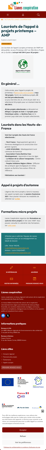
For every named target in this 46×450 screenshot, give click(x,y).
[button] (43, 411)
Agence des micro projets (23, 93)
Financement (6, 43)
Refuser (23, 436)
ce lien (17, 199)
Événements (7, 360)
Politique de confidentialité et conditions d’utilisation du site (22, 447)
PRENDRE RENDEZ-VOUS (11, 367)
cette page (12, 225)
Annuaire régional (8, 354)
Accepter (23, 430)
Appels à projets (8, 362)
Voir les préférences (23, 442)
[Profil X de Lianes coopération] (8, 316)
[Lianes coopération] (23, 5)
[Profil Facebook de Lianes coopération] (3, 316)
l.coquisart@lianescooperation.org (18, 253)
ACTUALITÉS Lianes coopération (18, 19)
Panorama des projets (10, 357)
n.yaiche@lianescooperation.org (17, 248)
